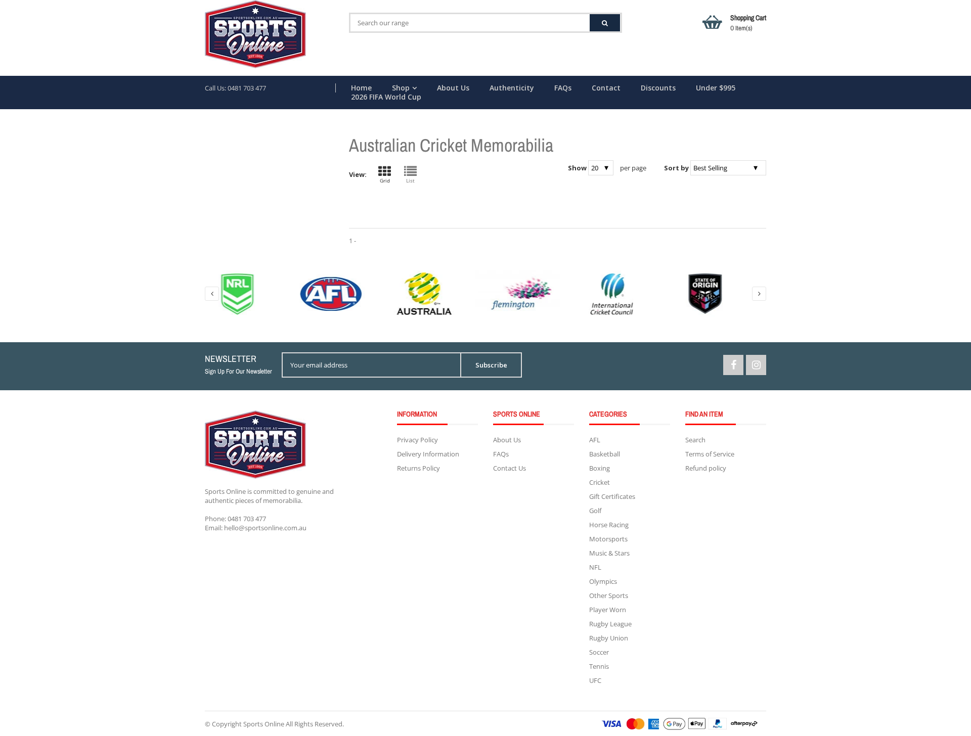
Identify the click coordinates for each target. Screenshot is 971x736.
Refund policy (705, 468)
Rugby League (610, 623)
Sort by (676, 167)
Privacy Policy (417, 439)
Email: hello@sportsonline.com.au (255, 527)
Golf (595, 510)
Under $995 (715, 88)
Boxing (599, 468)
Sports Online (263, 723)
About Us (453, 88)
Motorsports (608, 538)
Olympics (603, 581)
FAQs (562, 88)
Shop (401, 88)
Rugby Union (608, 637)
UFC (595, 680)
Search (695, 439)
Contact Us (509, 468)
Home (361, 88)
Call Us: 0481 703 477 (235, 88)
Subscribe (491, 365)
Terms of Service (709, 453)
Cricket (599, 482)
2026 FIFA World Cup (386, 97)
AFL (594, 439)
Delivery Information (428, 453)
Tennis (599, 666)
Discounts (658, 88)
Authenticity (512, 88)
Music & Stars (609, 553)
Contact (606, 88)
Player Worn (607, 609)
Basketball (604, 453)
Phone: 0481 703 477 (235, 518)
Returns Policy (418, 468)
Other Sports (608, 595)
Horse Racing (609, 524)
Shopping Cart (748, 22)
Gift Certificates (612, 496)
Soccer (599, 652)
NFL (595, 567)
